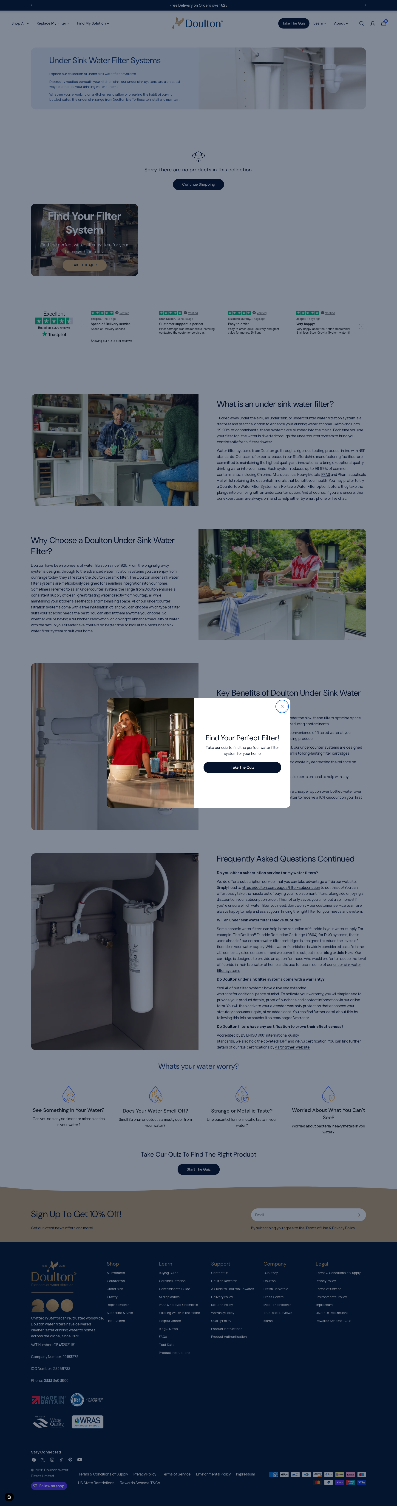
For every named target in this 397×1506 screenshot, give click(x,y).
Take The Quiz (242, 767)
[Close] (282, 706)
